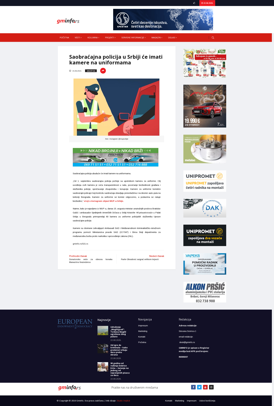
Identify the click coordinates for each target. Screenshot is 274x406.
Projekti (109, 37)
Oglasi (171, 37)
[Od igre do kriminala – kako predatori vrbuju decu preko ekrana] (102, 348)
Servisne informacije (132, 37)
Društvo (91, 71)
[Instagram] (211, 387)
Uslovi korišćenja (207, 400)
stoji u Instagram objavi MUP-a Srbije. (103, 201)
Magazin (156, 37)
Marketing (142, 331)
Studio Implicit (123, 400)
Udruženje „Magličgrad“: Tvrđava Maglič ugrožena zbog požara (118, 332)
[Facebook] (193, 387)
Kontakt (141, 336)
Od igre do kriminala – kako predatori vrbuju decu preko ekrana (119, 350)
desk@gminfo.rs (187, 342)
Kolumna (92, 37)
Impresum (143, 325)
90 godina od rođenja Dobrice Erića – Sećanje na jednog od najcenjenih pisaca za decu (120, 369)
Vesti (77, 37)
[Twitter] (199, 387)
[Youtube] (205, 387)
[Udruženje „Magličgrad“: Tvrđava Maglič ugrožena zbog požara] (102, 330)
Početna (64, 37)
